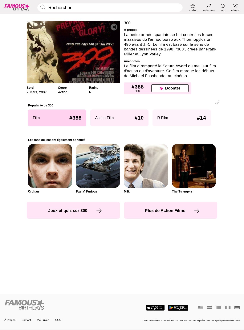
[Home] (62, 305)
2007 (43, 92)
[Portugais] (218, 307)
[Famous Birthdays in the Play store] (178, 308)
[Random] (114, 27)
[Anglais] (200, 307)
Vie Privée (43, 320)
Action (62, 92)
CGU (58, 320)
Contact (26, 320)
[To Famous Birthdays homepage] (17, 7)
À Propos (9, 320)
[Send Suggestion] (217, 103)
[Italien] (227, 307)
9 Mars (32, 92)
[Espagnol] (209, 307)
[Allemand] (237, 307)
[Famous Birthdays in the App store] (155, 308)
